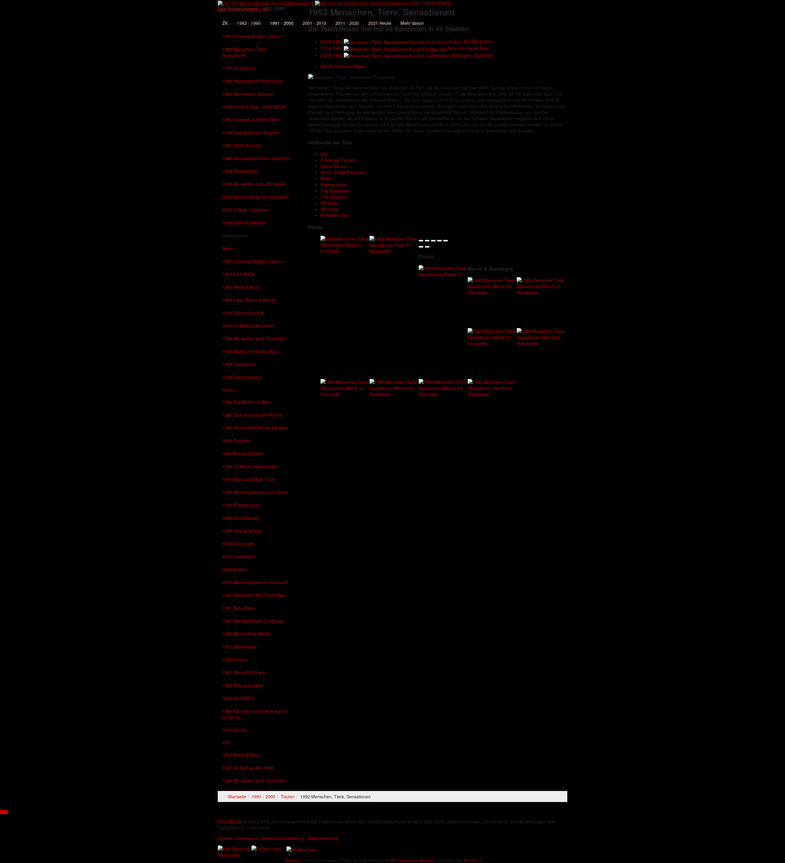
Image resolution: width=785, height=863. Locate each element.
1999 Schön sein (238, 543)
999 (324, 154)
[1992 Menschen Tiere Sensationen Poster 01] (443, 270)
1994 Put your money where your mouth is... (254, 714)
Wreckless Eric (334, 215)
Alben (227, 248)
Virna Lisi (329, 209)
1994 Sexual (234, 730)
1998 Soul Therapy (240, 518)
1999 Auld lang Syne (242, 531)
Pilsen (326, 178)
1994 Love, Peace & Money (249, 300)
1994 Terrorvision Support (247, 94)
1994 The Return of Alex (246, 402)
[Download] (433, 241)
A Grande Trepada (338, 160)
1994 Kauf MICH (238, 698)
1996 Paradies (236, 440)
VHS (226, 742)
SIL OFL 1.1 (473, 860)
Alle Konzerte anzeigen (342, 66)
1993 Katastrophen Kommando (252, 81)
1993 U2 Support (238, 68)
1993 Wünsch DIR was (244, 672)
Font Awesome (422, 860)
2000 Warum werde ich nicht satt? (255, 582)
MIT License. (400, 860)
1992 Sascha (235, 659)
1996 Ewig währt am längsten (251, 132)
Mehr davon (412, 23)
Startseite (237, 796)
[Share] (427, 241)
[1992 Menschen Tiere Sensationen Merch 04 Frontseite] (443, 387)
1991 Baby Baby (238, 608)
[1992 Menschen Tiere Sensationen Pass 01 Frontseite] (345, 244)
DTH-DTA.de (230, 822)
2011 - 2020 (347, 23)
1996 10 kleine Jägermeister (250, 466)
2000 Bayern (234, 569)
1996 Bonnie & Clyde (242, 453)
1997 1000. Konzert (241, 145)
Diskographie (235, 235)
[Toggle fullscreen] (439, 241)
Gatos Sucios (333, 166)
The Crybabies (334, 191)
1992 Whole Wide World (245, 634)
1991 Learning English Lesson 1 (253, 36)
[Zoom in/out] (445, 241)
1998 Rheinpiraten (240, 171)
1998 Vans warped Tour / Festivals (255, 158)
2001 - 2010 (314, 23)
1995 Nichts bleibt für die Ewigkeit (255, 428)
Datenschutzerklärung (283, 838)
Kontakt (225, 838)
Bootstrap (292, 860)
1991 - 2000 (281, 23)
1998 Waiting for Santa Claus (250, 351)
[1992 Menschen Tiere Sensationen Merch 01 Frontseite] (492, 286)
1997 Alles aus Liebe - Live (248, 479)
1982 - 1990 (249, 23)
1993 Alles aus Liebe (242, 685)
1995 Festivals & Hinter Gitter (250, 119)
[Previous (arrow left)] (421, 247)
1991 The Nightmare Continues (252, 621)
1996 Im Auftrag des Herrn (248, 326)
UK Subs (328, 203)
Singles (228, 389)
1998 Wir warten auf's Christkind (253, 184)
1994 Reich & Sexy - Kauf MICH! (253, 107)
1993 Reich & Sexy (240, 287)
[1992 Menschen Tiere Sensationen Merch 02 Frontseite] (492, 337)
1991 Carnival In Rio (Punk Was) (253, 595)
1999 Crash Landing (242, 377)
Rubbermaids (333, 184)
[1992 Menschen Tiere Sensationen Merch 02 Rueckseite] (541, 337)
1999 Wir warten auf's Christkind (253, 780)
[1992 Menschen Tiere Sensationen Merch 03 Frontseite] (345, 387)
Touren (288, 796)
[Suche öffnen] (334, 13)
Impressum (247, 838)
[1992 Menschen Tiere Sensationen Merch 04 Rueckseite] (492, 387)
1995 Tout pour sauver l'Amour (252, 415)
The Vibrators (333, 197)
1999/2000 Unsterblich (244, 223)
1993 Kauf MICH (238, 274)
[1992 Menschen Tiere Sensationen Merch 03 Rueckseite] (394, 387)
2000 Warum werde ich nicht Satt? (255, 197)
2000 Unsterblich (238, 556)
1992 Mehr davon (239, 646)
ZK (225, 23)
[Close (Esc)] (421, 241)
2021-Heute (379, 23)
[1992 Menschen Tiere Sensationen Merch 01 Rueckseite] (541, 286)
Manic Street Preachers (343, 172)
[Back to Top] (4, 812)
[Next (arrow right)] (427, 247)
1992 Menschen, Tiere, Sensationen (244, 52)
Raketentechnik (323, 838)
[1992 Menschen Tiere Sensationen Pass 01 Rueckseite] (394, 244)
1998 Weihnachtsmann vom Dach (255, 492)
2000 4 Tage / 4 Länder (245, 210)
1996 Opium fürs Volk (243, 313)
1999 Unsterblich (238, 364)
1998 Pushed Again (241, 505)
